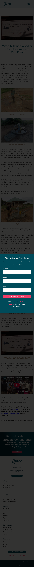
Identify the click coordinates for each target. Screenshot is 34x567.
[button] (31, 256)
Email (4, 286)
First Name (5, 268)
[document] (17, 283)
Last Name (5, 277)
